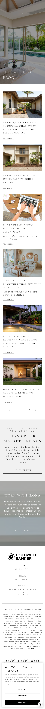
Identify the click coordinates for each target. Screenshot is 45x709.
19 (29, 410)
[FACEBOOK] (6, 661)
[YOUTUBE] (32, 661)
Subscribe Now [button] (22, 470)
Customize (22, 696)
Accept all (22, 702)
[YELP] (38, 661)
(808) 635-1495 (22, 569)
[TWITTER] (25, 661)
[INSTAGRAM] (12, 661)
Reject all (22, 689)
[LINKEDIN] (19, 661)
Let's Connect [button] (22, 530)
